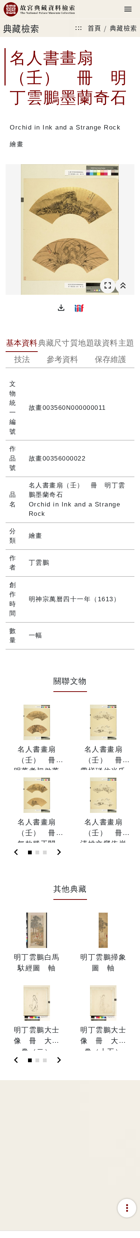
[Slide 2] (37, 852)
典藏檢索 (123, 27)
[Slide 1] (30, 852)
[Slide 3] (45, 852)
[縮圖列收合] (123, 285)
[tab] (22, 344)
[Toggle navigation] (128, 9)
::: (79, 28)
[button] (61, 308)
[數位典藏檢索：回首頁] (39, 9)
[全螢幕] (107, 285)
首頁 (95, 27)
